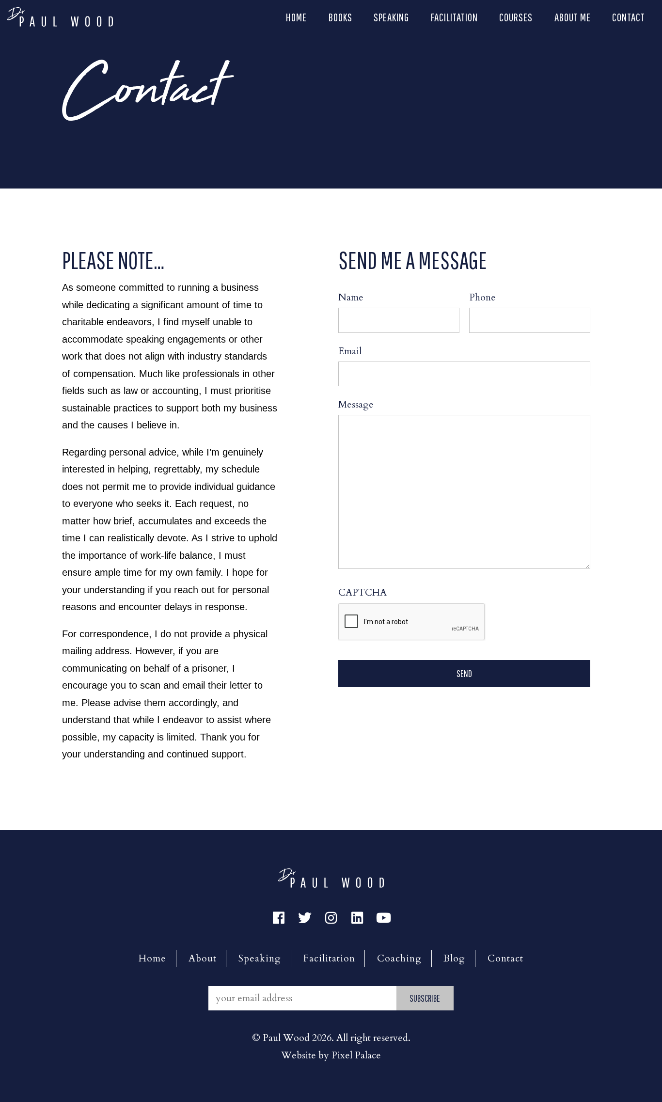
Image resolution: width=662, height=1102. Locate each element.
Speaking (391, 17)
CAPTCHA (362, 592)
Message (356, 404)
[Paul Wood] (60, 15)
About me (572, 17)
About (203, 958)
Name (350, 297)
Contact (628, 17)
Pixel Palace (356, 1055)
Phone (482, 297)
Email (350, 351)
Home (296, 17)
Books (340, 17)
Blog (454, 958)
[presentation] (412, 622)
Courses (516, 17)
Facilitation (454, 17)
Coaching (399, 958)
